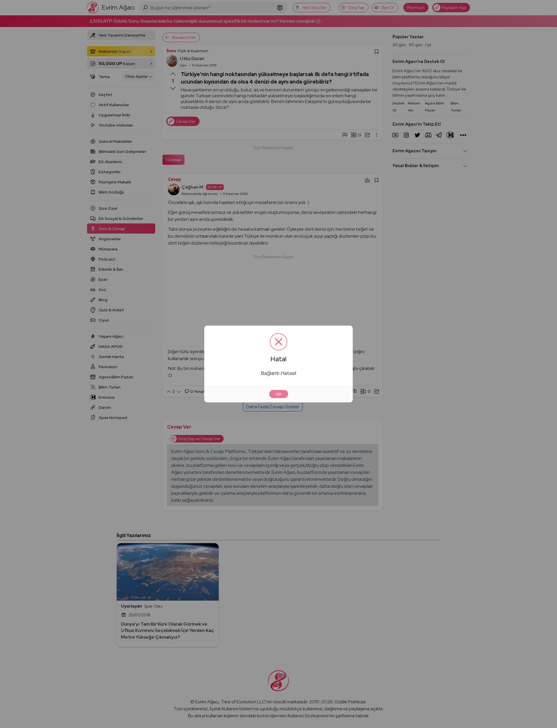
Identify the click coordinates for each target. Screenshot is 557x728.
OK (279, 394)
